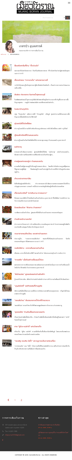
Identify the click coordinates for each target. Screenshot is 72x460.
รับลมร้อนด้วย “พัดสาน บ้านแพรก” (28, 207)
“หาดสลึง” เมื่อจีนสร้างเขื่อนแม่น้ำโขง (28, 259)
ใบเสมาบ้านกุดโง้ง (21, 109)
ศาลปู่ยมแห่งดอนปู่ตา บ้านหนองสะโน (28, 161)
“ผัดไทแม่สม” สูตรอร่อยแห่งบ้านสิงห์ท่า (29, 274)
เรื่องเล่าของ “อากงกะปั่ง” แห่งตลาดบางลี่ (31, 80)
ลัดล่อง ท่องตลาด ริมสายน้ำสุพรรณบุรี (29, 94)
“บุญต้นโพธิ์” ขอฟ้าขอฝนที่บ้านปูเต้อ (28, 285)
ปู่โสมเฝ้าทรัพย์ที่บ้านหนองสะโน (26, 135)
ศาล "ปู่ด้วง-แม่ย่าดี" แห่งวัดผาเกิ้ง (27, 326)
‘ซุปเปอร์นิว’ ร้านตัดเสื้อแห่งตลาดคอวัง (29, 312)
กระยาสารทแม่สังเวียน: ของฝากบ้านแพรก (30, 233)
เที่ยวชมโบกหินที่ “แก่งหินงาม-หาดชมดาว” (30, 193)
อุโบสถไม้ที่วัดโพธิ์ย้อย (22, 123)
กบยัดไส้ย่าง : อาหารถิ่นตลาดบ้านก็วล (29, 248)
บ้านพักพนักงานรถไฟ (22, 219)
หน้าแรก (3, 54)
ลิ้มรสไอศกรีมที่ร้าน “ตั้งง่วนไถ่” (26, 65)
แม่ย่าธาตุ (18, 146)
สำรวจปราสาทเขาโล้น (22, 178)
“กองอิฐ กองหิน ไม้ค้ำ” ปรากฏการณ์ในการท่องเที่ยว (34, 341)
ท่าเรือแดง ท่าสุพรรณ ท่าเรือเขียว (49, 425)
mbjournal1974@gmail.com (15, 435)
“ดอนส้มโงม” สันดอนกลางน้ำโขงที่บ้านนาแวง (32, 300)
